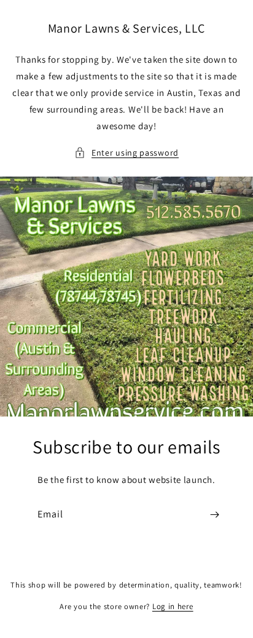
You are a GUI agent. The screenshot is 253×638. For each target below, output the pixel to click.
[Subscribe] (214, 514)
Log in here (172, 606)
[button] (126, 153)
